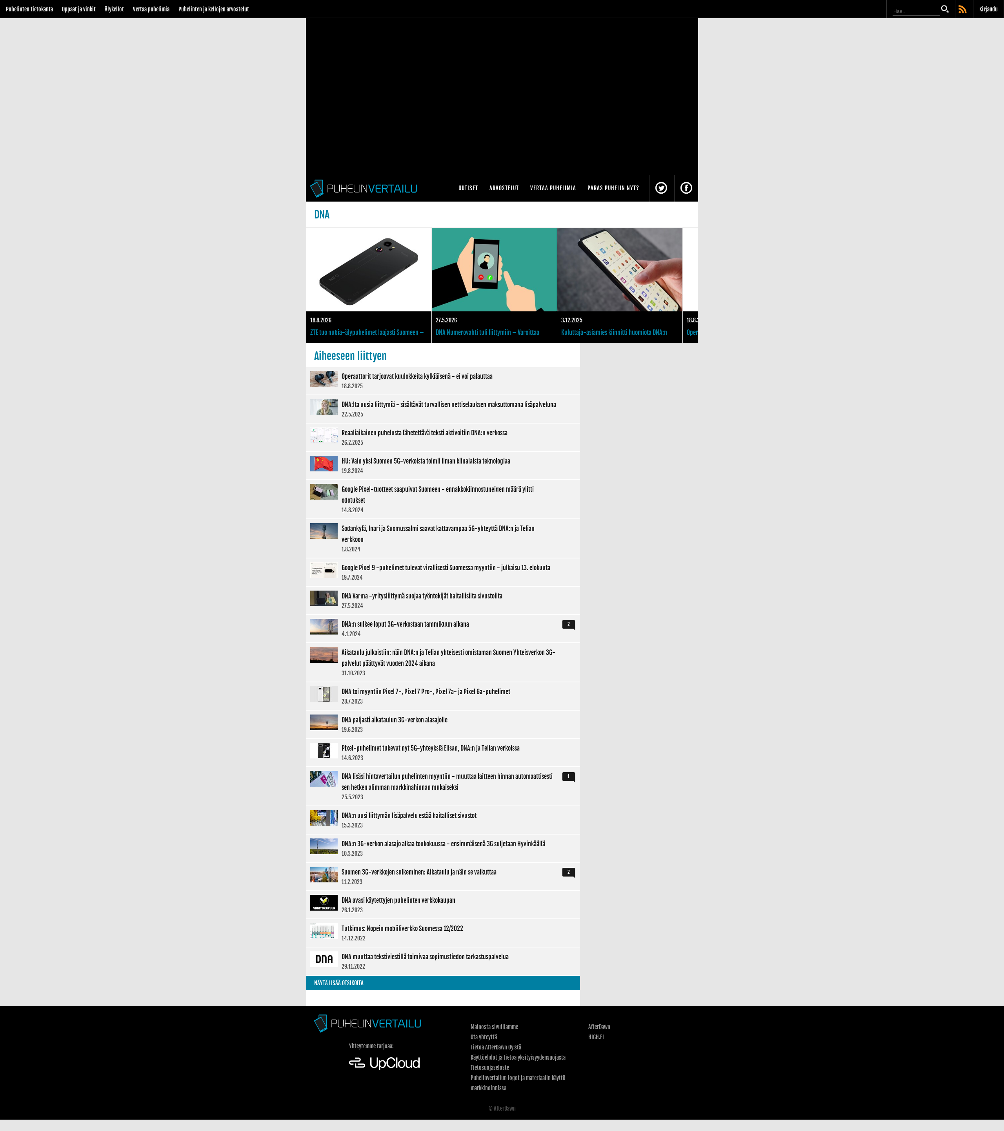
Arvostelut (504, 188)
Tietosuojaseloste (490, 1067)
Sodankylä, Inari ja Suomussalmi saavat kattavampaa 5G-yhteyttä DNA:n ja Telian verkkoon (443, 538)
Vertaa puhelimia (151, 9)
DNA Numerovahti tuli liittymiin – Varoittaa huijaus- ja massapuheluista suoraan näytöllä (494, 285)
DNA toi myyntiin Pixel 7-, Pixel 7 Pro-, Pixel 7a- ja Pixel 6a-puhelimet (443, 696)
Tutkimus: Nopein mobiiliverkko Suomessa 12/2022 (443, 933)
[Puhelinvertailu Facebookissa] (686, 188)
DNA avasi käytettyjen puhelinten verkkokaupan (443, 904)
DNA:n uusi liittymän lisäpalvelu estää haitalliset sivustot (443, 820)
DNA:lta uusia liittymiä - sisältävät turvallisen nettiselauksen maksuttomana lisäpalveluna (443, 409)
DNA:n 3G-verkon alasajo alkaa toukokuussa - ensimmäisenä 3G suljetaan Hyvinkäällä (443, 848)
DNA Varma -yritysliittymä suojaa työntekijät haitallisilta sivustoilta (443, 600)
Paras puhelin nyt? (613, 188)
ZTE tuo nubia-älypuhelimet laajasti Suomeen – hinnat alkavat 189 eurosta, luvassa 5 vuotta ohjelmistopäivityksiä (368, 285)
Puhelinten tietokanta (29, 9)
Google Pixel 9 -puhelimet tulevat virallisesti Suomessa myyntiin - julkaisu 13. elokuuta (443, 572)
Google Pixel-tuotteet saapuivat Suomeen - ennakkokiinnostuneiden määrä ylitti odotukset (443, 499)
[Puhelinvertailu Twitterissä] (661, 188)
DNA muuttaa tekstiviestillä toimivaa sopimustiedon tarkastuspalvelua (443, 961)
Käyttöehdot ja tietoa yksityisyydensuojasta (518, 1057)
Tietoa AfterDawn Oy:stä (496, 1047)
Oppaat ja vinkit (79, 9)
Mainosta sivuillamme (494, 1027)
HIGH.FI (596, 1037)
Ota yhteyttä (484, 1037)
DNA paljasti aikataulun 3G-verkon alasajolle (443, 724)
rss (963, 10)
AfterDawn (599, 1027)
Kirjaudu (988, 9)
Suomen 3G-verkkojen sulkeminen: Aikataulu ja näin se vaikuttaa (443, 876)
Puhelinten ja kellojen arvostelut (213, 9)
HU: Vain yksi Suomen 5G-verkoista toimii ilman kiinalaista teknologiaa (443, 465)
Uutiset (468, 188)
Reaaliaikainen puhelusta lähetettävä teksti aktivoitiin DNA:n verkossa (443, 437)
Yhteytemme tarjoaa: (371, 1046)
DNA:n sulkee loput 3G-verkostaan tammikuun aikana (443, 628)
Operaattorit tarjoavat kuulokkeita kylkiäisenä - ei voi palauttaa (443, 381)
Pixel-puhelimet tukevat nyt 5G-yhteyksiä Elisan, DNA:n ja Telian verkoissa (443, 752)
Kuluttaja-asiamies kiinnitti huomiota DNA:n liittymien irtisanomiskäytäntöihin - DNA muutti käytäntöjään (619, 285)
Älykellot (114, 9)
